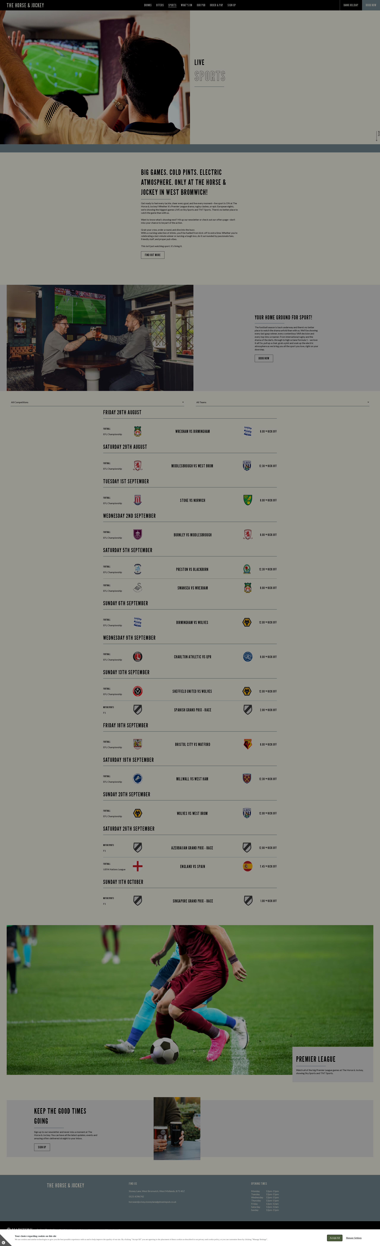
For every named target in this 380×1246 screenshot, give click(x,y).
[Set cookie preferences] (6, 1240)
